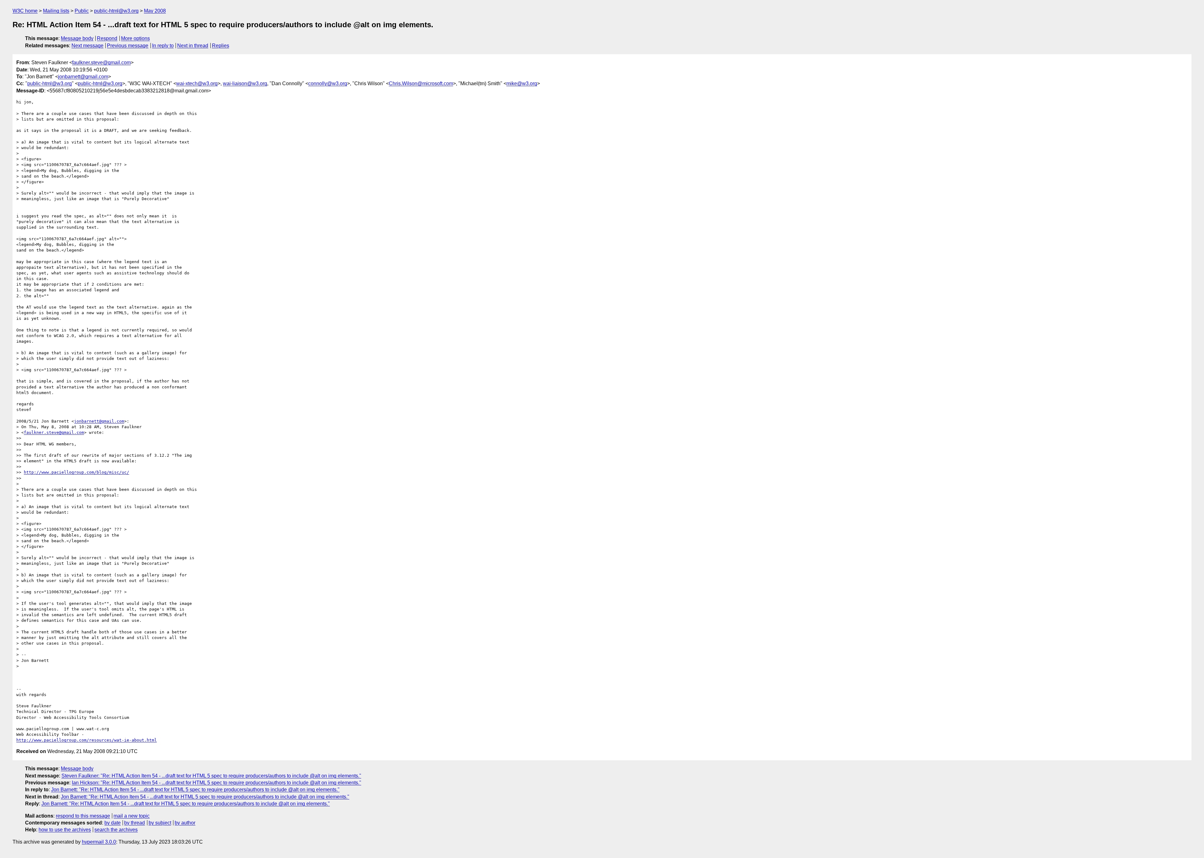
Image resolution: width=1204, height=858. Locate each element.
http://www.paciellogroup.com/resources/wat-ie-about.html (86, 740)
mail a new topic (132, 816)
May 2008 (155, 10)
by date (112, 822)
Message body (77, 38)
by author (185, 822)
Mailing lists (56, 10)
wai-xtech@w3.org (197, 83)
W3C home (25, 10)
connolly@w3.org (327, 83)
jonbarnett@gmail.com (83, 76)
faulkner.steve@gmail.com (101, 62)
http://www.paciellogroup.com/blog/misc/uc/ (76, 472)
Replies (220, 45)
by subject (160, 822)
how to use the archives (65, 829)
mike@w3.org (521, 83)
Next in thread (192, 45)
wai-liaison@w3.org (245, 83)
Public (82, 10)
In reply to (163, 45)
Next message (87, 45)
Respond (107, 38)
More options (135, 38)
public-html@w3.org (116, 10)
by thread (134, 822)
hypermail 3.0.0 (99, 842)
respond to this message (83, 816)
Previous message (127, 45)
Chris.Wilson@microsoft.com (421, 83)
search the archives (116, 829)
